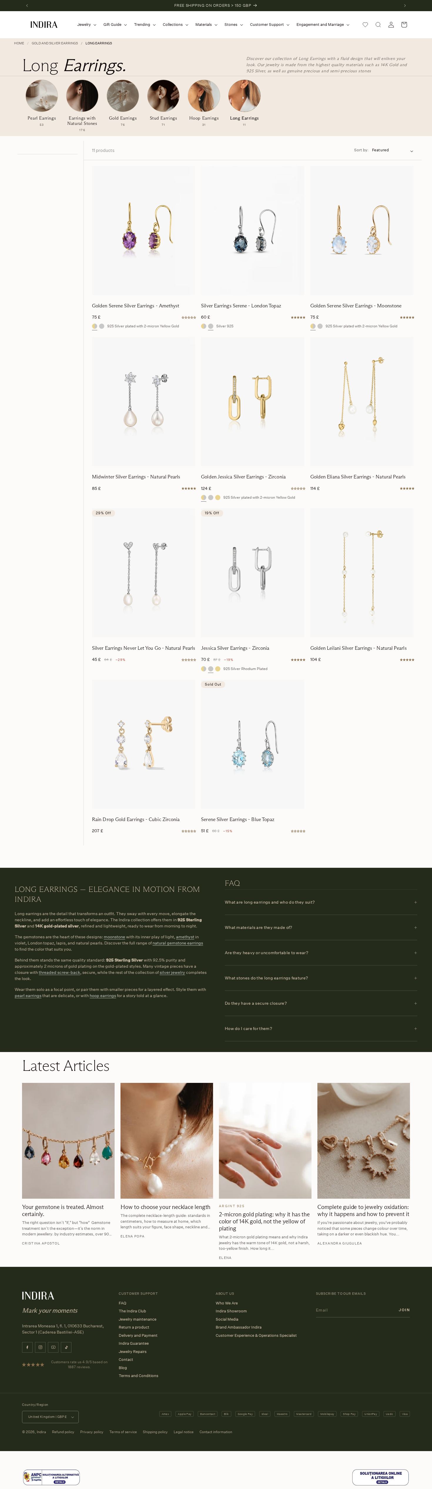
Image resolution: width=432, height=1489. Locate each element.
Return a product (134, 1327)
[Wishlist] (365, 24)
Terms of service (123, 1432)
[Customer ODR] (380, 1485)
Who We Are (227, 1303)
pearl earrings (28, 995)
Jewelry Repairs (133, 1351)
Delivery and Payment (138, 1335)
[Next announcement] (404, 5)
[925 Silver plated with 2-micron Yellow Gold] (94, 326)
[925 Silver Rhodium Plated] (210, 497)
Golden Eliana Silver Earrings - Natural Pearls (358, 477)
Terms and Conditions (138, 1375)
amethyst (185, 936)
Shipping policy (155, 1432)
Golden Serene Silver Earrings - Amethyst (135, 306)
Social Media (227, 1319)
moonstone (114, 936)
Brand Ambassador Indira (239, 1327)
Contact (126, 1359)
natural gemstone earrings (178, 942)
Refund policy (63, 1432)
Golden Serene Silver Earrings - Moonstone (356, 306)
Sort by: (361, 150)
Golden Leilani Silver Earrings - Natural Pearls (358, 648)
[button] (86, 24)
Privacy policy (91, 1432)
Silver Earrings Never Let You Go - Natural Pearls (143, 648)
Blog (123, 1367)
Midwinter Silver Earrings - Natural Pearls (136, 477)
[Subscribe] (404, 1310)
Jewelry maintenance (137, 1319)
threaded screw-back (59, 972)
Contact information (216, 1432)
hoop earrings (103, 995)
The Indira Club (132, 1311)
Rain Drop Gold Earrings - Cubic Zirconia (136, 819)
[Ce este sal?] (51, 1485)
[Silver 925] (101, 326)
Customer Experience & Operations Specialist (256, 1335)
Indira (41, 1432)
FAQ (122, 1303)
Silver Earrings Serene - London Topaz (241, 306)
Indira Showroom (231, 1311)
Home (19, 43)
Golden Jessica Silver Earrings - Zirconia (243, 477)
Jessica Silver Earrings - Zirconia (235, 648)
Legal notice (184, 1432)
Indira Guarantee (134, 1343)
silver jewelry (172, 972)
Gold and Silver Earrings (55, 43)
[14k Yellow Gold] (217, 497)
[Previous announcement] (27, 5)
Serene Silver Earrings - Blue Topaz (237, 819)
